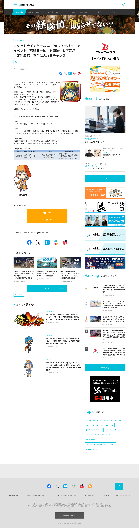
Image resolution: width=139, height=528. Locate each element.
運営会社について (15, 495)
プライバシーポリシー (123, 495)
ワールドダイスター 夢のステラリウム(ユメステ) (100, 444)
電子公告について (91, 495)
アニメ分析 (111, 12)
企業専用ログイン (69, 515)
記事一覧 (19, 12)
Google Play (47, 219)
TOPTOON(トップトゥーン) (94, 425)
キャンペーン (19, 40)
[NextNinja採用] (105, 389)
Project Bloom (90, 440)
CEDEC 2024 (109, 425)
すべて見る (47, 288)
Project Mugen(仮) (110, 430)
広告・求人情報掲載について (37, 495)
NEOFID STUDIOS (91, 449)
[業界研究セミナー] (105, 79)
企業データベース (35, 12)
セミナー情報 (69, 12)
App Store (47, 212)
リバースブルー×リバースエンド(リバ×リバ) (99, 435)
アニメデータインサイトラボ (112, 420)
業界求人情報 (53, 12)
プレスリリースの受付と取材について (66, 495)
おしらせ (106, 495)
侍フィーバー (19, 62)
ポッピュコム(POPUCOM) (93, 430)
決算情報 (83, 12)
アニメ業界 (96, 12)
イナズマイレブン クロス (93, 420)
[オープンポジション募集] (105, 51)
